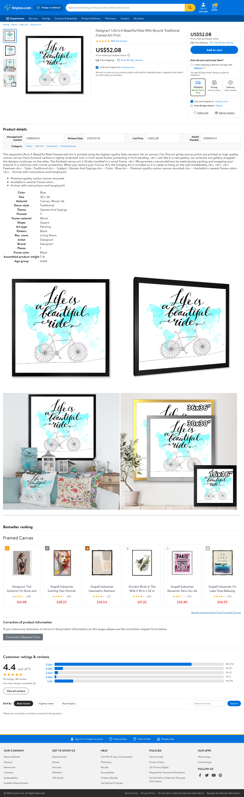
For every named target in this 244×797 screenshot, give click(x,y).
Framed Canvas (68, 146)
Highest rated (46, 703)
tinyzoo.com (127, 67)
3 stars (49, 672)
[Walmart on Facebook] (200, 775)
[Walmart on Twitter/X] (207, 775)
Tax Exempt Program (112, 783)
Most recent (23, 703)
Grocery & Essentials (66, 18)
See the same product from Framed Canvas (216, 612)
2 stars (49, 676)
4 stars (49, 668)
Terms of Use (156, 756)
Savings (46, 18)
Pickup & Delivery (91, 18)
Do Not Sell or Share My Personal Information (181, 793)
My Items (139, 18)
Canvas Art (35, 24)
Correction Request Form (23, 637)
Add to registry (227, 112)
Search (234, 703)
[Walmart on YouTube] (214, 775)
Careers (125, 18)
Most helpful (68, 703)
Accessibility (107, 772)
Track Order (144, 739)
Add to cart (214, 50)
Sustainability (11, 777)
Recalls (104, 767)
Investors (9, 772)
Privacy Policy (157, 762)
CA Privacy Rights (159, 767)
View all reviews (16, 691)
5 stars (49, 664)
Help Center (120, 739)
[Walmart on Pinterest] (220, 775)
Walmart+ (57, 772)
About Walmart (12, 756)
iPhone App (204, 756)
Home (6, 24)
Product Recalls (109, 777)
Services (33, 18)
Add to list (202, 112)
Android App (204, 762)
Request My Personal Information (167, 772)
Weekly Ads (167, 739)
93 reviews (121, 41)
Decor (14, 24)
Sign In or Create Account (89, 739)
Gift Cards (57, 777)
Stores (55, 762)
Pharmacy (110, 18)
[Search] (190, 7)
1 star (50, 681)
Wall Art (24, 24)
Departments (17, 18)
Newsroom (9, 767)
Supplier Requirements (16, 783)
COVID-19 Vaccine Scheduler (117, 756)
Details (218, 105)
